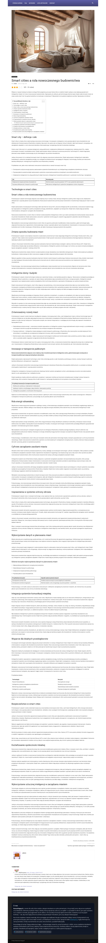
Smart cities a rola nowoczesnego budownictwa (26, 107)
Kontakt (52, 3)
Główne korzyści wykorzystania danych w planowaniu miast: (29, 122)
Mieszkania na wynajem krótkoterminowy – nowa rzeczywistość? (28, 845)
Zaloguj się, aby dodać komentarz (23, 886)
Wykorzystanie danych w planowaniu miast (24, 121)
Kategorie (32, 3)
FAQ (26, 3)
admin (15, 83)
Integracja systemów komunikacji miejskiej (24, 124)
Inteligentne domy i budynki (20, 110)
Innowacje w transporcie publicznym (22, 114)
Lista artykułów (42, 3)
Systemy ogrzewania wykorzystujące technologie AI (81, 845)
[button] (92, 3)
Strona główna (15, 8)
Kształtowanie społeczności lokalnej (23, 129)
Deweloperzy (22, 8)
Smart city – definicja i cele (20, 103)
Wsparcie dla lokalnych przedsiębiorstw (24, 126)
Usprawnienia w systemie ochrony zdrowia (24, 119)
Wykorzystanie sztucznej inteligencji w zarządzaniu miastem (29, 131)
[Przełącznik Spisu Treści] (42, 101)
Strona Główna (17, 3)
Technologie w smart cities (20, 105)
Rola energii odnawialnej (20, 116)
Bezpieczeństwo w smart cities (22, 128)
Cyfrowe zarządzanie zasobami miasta (23, 117)
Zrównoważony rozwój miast (21, 112)
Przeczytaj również (90, 941)
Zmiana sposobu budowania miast (22, 108)
